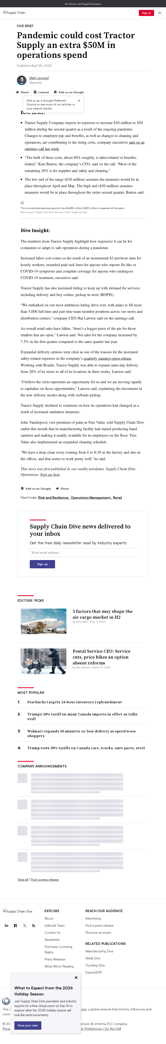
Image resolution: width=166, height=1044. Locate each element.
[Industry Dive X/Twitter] (24, 925)
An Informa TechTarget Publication (83, 3)
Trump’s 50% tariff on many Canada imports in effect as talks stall (82, 716)
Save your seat (28, 1025)
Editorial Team (55, 925)
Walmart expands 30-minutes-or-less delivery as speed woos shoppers (81, 733)
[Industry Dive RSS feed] (34, 925)
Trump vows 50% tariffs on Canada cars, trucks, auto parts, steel (86, 748)
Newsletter (52, 940)
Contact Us (53, 932)
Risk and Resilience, (54, 497)
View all (23, 879)
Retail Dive (92, 958)
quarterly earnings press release (107, 358)
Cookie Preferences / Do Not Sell (97, 1029)
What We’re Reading (59, 966)
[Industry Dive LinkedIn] (6, 925)
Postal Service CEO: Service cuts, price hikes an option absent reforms (102, 657)
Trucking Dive (95, 965)
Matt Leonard (39, 78)
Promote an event (98, 932)
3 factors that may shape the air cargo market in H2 (103, 614)
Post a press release (45, 879)
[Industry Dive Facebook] (15, 925)
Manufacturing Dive (99, 951)
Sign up (146, 12)
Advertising (93, 918)
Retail (117, 497)
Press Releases (55, 959)
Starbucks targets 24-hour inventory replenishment (74, 702)
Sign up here (50, 474)
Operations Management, (91, 497)
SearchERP (93, 972)
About (49, 918)
